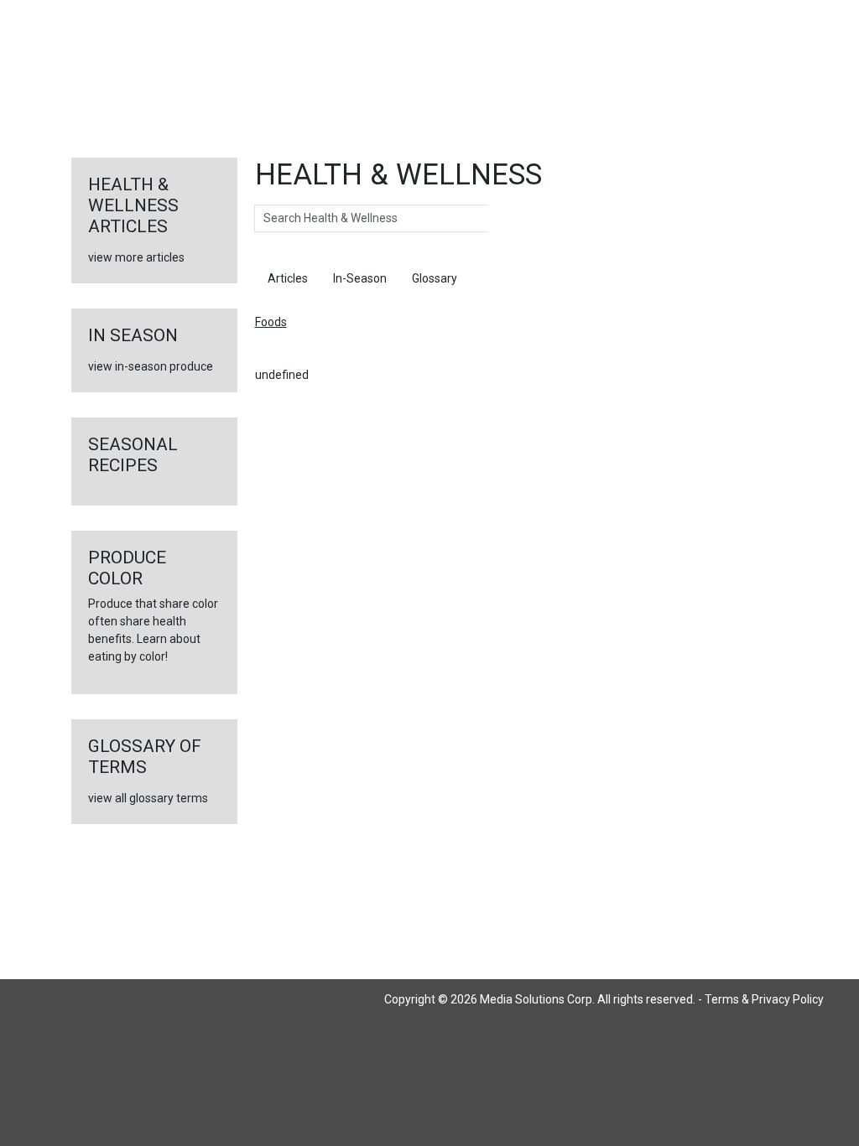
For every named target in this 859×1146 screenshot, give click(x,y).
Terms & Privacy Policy (764, 999)
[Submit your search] (504, 219)
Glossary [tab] (434, 278)
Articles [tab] (288, 278)
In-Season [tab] (360, 278)
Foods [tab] (498, 278)
